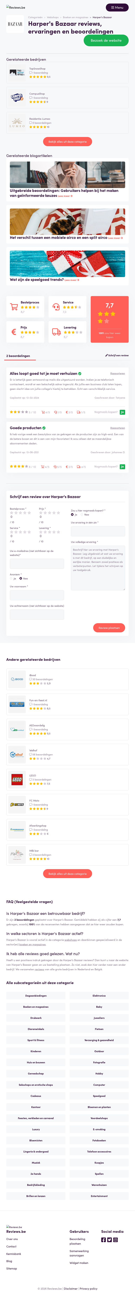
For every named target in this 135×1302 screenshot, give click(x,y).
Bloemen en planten (99, 1107)
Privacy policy (88, 1288)
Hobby (99, 1073)
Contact (11, 1246)
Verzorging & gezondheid (99, 1040)
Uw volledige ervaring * (84, 542)
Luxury (36, 1129)
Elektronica (99, 995)
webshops (71, 940)
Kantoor (36, 1107)
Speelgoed (99, 1096)
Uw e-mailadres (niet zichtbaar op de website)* (31, 553)
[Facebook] (103, 1239)
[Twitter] (109, 1239)
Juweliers (99, 1018)
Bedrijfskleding (36, 1185)
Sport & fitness (35, 1040)
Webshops (53, 17)
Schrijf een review (118, 355)
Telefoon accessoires (99, 1151)
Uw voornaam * (19, 586)
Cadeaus (36, 1096)
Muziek (36, 1162)
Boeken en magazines (75, 17)
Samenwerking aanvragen (79, 1253)
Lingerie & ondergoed (36, 1151)
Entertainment (99, 1196)
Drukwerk (35, 1018)
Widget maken (79, 1263)
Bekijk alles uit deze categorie (68, 141)
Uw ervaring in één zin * (85, 522)
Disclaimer (71, 1288)
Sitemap (11, 1268)
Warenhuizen (99, 1185)
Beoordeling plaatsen (77, 1241)
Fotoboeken (99, 1140)
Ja (15, 578)
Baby (99, 1006)
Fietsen (99, 1029)
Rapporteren (117, 373)
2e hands (36, 1173)
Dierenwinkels (36, 1029)
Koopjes (99, 1162)
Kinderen (36, 1051)
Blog (9, 1261)
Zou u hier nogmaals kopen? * (88, 510)
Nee (25, 578)
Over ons (12, 1239)
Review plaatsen (109, 628)
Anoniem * (16, 574)
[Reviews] (15, 7)
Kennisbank (13, 1254)
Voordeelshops (99, 1118)
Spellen (99, 1173)
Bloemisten (35, 1140)
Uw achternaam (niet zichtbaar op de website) (37, 605)
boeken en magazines (32, 944)
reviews (39, 969)
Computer (99, 1084)
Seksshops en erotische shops (36, 1084)
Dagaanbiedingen (36, 995)
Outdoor (99, 1051)
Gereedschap (36, 1073)
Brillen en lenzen (35, 1196)
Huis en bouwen (36, 1062)
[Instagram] (115, 1239)
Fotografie (99, 1062)
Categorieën (35, 17)
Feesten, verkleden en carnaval (36, 1118)
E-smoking (99, 1129)
